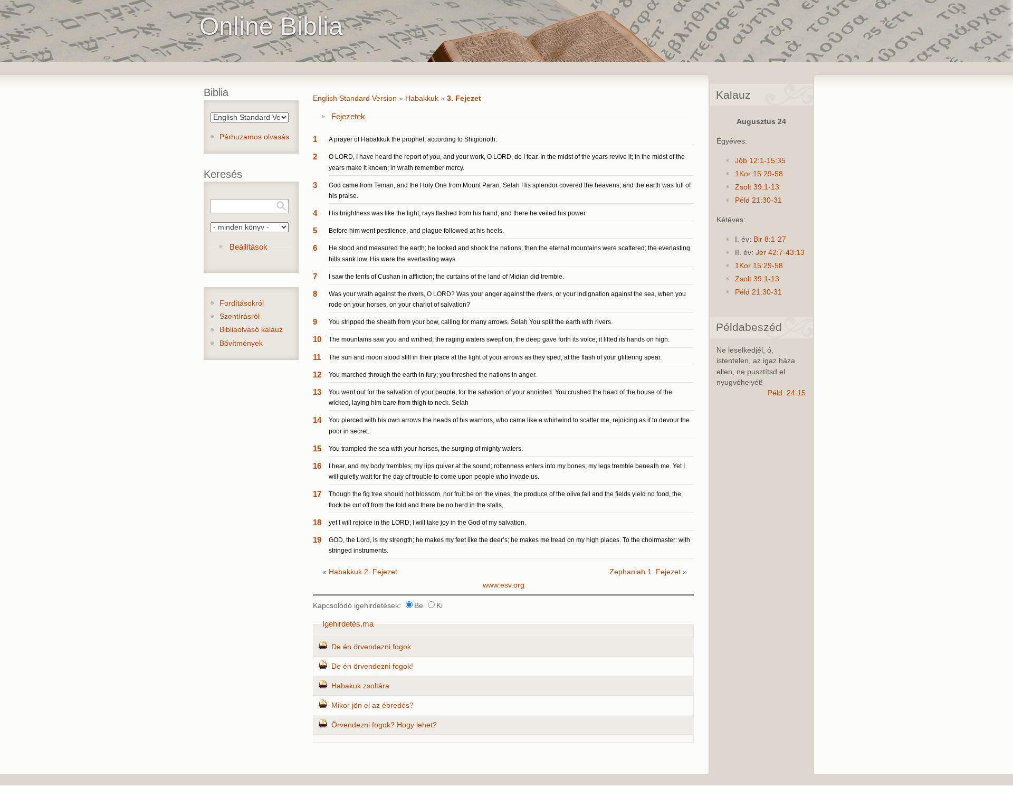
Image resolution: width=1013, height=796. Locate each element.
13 (317, 391)
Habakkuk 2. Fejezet (363, 572)
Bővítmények (241, 343)
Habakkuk (421, 98)
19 (317, 539)
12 (317, 374)
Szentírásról (239, 316)
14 (317, 419)
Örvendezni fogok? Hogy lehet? (384, 725)
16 (317, 465)
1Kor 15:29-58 (759, 174)
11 (317, 357)
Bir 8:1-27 (769, 239)
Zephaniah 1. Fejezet (645, 572)
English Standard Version (355, 98)
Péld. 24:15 (787, 393)
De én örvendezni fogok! (372, 666)
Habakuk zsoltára (360, 686)
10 (317, 339)
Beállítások (248, 246)
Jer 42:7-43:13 (780, 253)
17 (317, 493)
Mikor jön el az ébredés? (372, 705)
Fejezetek (348, 116)
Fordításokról (241, 303)
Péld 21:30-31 (758, 200)
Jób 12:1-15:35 (760, 161)
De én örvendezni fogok (371, 647)
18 (317, 522)
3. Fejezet (464, 98)
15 (317, 448)
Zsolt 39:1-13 (757, 187)
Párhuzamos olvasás (254, 137)
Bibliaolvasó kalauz (251, 330)
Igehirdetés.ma (348, 623)
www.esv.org (503, 585)
